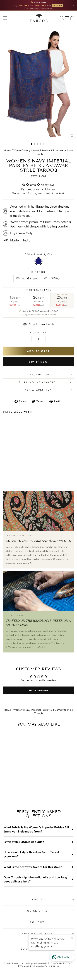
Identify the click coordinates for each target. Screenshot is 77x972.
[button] (31, 184)
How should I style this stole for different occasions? (38, 854)
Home (7, 150)
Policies (37, 922)
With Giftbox (52, 278)
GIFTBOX (38, 271)
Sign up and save (37, 933)
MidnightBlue (38, 261)
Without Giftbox (26, 278)
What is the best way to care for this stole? (38, 867)
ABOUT (37, 899)
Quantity (38, 332)
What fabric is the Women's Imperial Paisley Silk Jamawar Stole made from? (38, 829)
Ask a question (38, 389)
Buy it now (38, 362)
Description (38, 374)
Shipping (32, 193)
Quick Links (37, 910)
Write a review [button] (38, 690)
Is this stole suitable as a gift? (38, 842)
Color (38, 254)
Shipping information (38, 382)
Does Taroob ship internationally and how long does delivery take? (38, 879)
